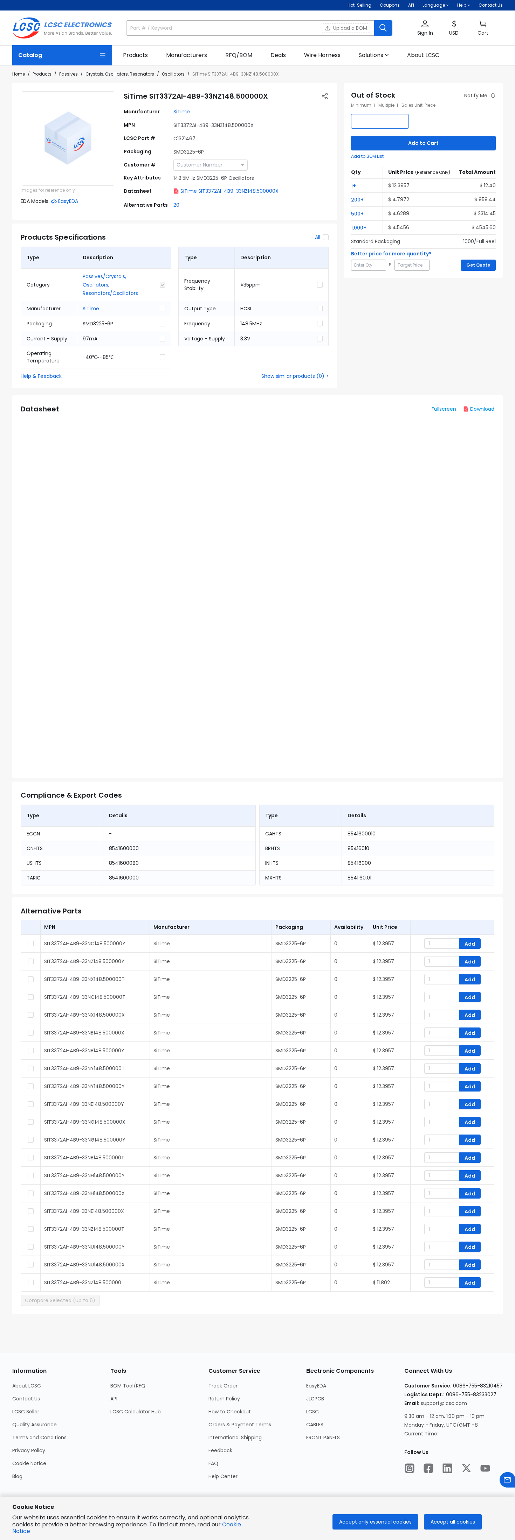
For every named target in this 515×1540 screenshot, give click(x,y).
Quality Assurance (34, 1424)
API (411, 5)
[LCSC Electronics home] (62, 27)
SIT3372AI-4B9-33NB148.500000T (84, 1157)
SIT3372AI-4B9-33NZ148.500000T (84, 1228)
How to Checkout (229, 1411)
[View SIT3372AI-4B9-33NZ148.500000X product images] (68, 138)
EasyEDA (316, 1385)
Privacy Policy (28, 1450)
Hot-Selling (359, 5)
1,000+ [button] (358, 227)
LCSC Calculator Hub (135, 1411)
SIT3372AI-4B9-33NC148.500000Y (84, 943)
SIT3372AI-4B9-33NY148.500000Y (84, 1086)
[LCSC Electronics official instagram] (409, 1468)
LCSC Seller (25, 1411)
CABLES (314, 1424)
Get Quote (478, 265)
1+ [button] (353, 185)
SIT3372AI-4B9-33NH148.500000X (84, 1193)
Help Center (223, 1476)
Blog (17, 1476)
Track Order (223, 1385)
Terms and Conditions (39, 1437)
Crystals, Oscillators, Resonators (119, 74)
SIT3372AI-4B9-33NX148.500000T (84, 979)
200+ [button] (357, 199)
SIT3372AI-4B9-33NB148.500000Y (84, 1050)
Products (42, 74)
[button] (425, 28)
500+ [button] (357, 213)
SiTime (181, 111)
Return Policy (224, 1398)
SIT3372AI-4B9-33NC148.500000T (84, 997)
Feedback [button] (220, 1450)
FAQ (213, 1463)
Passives (68, 74)
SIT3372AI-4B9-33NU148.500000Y (84, 1246)
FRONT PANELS (323, 1437)
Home (18, 74)
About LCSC (26, 1385)
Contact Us (491, 5)
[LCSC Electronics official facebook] (428, 1468)
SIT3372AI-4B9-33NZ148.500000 (82, 1282)
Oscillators (173, 74)
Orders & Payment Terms (239, 1424)
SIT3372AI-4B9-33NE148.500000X (84, 1211)
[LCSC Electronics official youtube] (485, 1468)
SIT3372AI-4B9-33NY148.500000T (84, 1068)
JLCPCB (315, 1398)
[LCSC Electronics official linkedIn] (447, 1468)
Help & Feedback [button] (41, 376)
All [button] (317, 237)
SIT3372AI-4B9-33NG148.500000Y (84, 1139)
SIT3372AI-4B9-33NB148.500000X (84, 1032)
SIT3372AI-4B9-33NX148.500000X (84, 1014)
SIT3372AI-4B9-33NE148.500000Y (84, 1104)
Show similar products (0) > (295, 376)
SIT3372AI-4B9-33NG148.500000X (84, 1121)
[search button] (383, 28)
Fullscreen (444, 408)
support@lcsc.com (444, 1403)
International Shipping (235, 1437)
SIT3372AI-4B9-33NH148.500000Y (84, 1175)
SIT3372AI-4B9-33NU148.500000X (84, 1264)
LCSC (312, 1411)
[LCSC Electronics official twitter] (466, 1468)
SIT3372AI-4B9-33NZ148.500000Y (84, 961)
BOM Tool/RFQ (127, 1385)
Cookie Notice (29, 1463)
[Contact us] (507, 1480)
